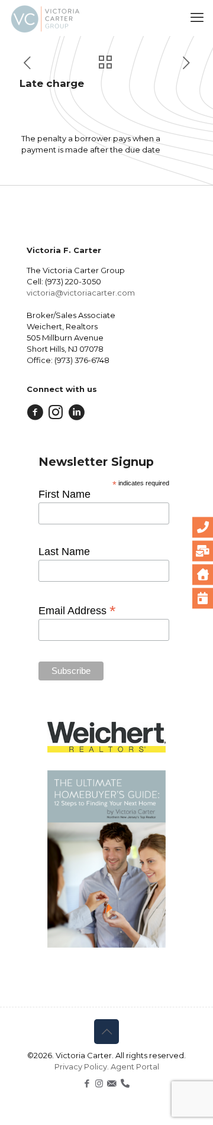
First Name (64, 494)
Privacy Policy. (82, 1066)
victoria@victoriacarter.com (81, 292)
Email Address (77, 610)
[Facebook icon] (86, 1083)
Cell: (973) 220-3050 (64, 281)
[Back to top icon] (106, 1031)
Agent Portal (135, 1066)
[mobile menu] (197, 18)
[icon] (111, 1083)
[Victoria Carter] (44, 18)
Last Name (64, 551)
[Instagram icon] (99, 1083)
